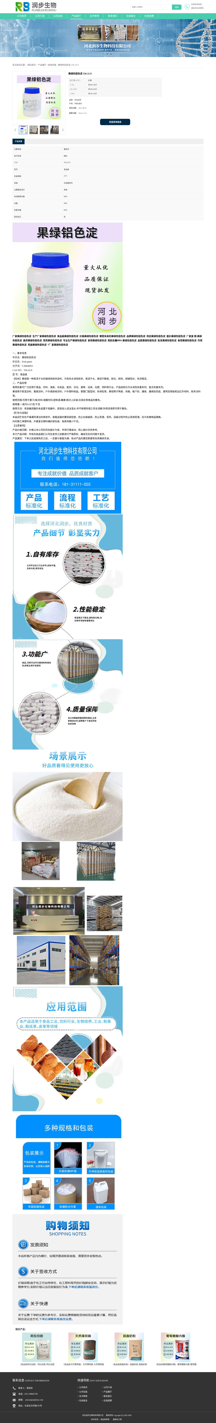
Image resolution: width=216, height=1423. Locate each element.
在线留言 (131, 16)
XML (130, 1415)
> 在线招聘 (107, 1400)
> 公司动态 (82, 1392)
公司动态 (58, 16)
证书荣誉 (94, 16)
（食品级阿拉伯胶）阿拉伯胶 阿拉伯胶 (37, 1364)
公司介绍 (40, 16)
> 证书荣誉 (82, 1396)
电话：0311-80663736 (28, 1394)
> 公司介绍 (107, 1387)
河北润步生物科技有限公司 (92, 1415)
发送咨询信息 (115, 122)
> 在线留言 (82, 1400)
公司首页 (21, 16)
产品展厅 (76, 16)
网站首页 (31, 65)
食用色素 (52, 65)
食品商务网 (105, 1419)
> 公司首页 (82, 1387)
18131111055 (197, 8)
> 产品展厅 (107, 1392)
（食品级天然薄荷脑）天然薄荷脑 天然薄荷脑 (83, 1364)
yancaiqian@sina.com (34, 1400)
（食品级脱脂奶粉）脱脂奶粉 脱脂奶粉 (129, 1364)
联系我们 (112, 16)
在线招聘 (149, 16)
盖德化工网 (117, 1419)
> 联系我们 (107, 1396)
